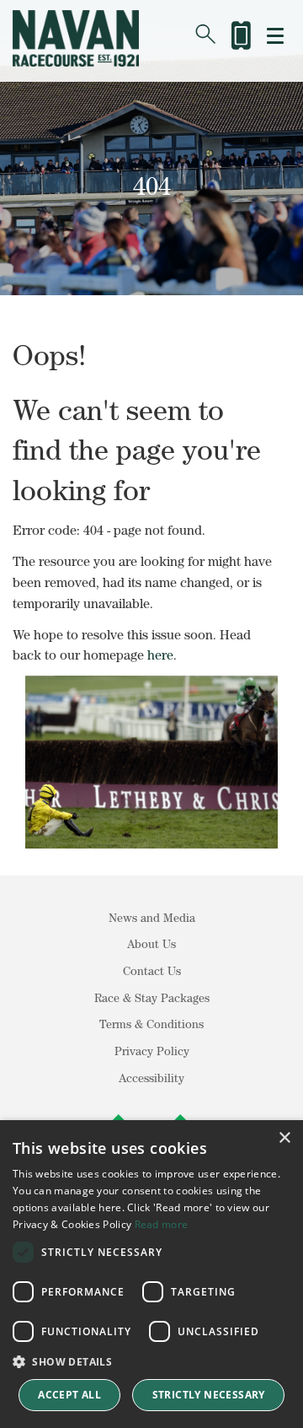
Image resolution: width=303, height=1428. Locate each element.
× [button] (284, 1138)
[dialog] (151, 1274)
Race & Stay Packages (152, 998)
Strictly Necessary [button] (208, 1395)
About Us (151, 944)
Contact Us (152, 971)
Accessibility (151, 1078)
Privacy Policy (151, 1051)
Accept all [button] (69, 1395)
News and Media (152, 917)
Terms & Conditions (151, 1024)
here (160, 654)
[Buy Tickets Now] (240, 32)
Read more (162, 1224)
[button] (151, 1361)
